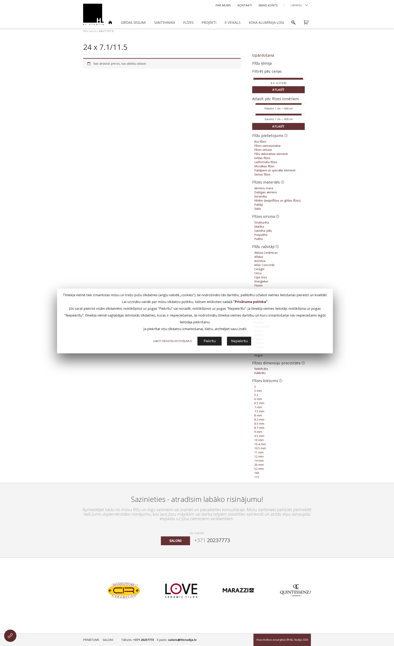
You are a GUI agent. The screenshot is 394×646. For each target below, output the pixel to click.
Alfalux (258, 257)
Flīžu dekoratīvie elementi (271, 154)
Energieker (261, 281)
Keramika (260, 196)
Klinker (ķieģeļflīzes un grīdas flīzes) (277, 200)
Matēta (259, 226)
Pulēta (258, 239)
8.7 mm (259, 428)
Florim (258, 285)
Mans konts (268, 5)
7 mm (258, 407)
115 (256, 477)
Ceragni (259, 269)
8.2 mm (259, 419)
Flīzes (188, 22)
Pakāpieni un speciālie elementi (275, 170)
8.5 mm (259, 424)
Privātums (91, 640)
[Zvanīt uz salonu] (10, 636)
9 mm (258, 432)
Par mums (223, 5)
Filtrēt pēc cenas (267, 71)
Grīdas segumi (133, 22)
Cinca (257, 273)
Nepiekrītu (239, 341)
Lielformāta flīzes (265, 162)
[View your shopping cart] (309, 22)
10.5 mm (260, 448)
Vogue (258, 355)
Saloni (108, 640)
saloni (175, 540)
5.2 (256, 395)
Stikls (257, 209)
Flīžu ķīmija (262, 63)
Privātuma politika (250, 301)
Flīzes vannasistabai (267, 146)
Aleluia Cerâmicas (266, 253)
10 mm (259, 440)
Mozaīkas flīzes (264, 166)
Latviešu (296, 5)
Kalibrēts (260, 373)
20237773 (212, 540)
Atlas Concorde (264, 265)
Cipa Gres (260, 277)
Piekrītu (210, 341)
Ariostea (259, 261)
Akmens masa (263, 188)
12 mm (259, 456)
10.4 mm (260, 444)
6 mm (258, 399)
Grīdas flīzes (262, 158)
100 (256, 473)
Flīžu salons (89, 31)
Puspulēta (260, 235)
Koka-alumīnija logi (266, 22)
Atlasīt (278, 90)
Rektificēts (261, 369)
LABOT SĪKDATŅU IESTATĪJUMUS (172, 341)
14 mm (259, 460)
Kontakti (244, 5)
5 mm (258, 391)
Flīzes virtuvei (263, 150)
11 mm (259, 452)
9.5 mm (259, 436)
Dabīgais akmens (265, 192)
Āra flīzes (260, 141)
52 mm (259, 469)
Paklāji (258, 205)
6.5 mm (259, 403)
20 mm (259, 465)
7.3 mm (259, 411)
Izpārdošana (263, 55)
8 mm (258, 415)
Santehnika (164, 22)
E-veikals (233, 22)
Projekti (209, 22)
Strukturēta (261, 222)
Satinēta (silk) (263, 231)
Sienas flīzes (262, 174)
